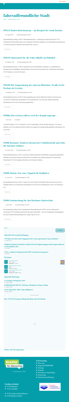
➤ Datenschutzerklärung (45, 377)
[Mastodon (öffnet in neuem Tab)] (16, 1)
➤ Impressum (41, 375)
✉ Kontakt (62, 1)
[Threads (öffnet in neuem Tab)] (6, 1)
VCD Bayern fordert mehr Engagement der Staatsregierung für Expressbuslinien (31, 239)
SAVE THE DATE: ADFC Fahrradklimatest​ (18, 290)
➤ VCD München (11, 386)
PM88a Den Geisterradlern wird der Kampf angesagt (29, 115)
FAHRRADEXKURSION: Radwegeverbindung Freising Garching (26, 285)
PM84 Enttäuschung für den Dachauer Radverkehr (28, 200)
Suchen (5, 227)
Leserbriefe (17, 119)
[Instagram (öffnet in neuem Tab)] (9, 1)
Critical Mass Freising (13, 260)
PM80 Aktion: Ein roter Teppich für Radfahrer (26, 173)
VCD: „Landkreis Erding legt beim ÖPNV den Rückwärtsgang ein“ (26, 252)
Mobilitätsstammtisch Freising (15, 265)
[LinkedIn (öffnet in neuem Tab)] (11, 1)
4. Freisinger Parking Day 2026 (15, 270)
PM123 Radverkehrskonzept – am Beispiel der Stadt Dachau (32, 30)
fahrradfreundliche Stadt (14, 19)
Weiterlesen (9, 49)
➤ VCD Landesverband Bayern (16, 393)
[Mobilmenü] (64, 6)
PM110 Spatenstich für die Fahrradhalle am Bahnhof (29, 58)
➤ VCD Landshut (11, 389)
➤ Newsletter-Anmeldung (45, 372)
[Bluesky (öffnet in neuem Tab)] (13, 1)
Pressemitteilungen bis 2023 (24, 34)
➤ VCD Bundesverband (13, 396)
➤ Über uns (40, 363)
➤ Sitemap (40, 368)
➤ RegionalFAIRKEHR (44, 365)
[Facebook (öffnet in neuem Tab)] (4, 1)
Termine (7, 257)
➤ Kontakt (40, 370)
